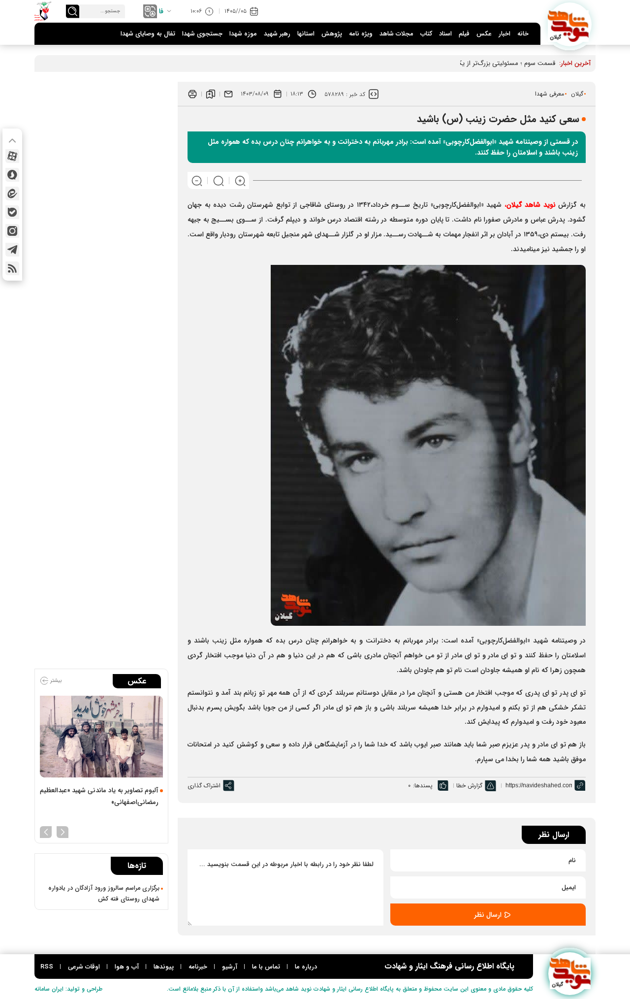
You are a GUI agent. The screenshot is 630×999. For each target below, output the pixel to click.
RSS (46, 967)
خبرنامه (198, 967)
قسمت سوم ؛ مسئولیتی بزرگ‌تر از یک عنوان (497, 63)
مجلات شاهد (396, 34)
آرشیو (229, 967)
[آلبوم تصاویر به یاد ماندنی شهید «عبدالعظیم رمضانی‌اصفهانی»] (101, 737)
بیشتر (55, 681)
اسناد (445, 34)
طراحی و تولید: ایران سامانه (68, 989)
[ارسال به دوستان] (228, 94)
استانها (306, 34)
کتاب (426, 34)
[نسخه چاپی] (192, 94)
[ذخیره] (211, 94)
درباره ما (306, 967)
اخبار (504, 34)
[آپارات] (12, 156)
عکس (484, 34)
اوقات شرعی (84, 967)
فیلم (464, 34)
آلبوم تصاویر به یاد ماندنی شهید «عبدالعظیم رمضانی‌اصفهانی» (99, 796)
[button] (62, 831)
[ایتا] (12, 193)
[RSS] (12, 268)
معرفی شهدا (549, 93)
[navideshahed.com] (570, 24)
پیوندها (164, 967)
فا (161, 11)
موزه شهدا (243, 34)
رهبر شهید (277, 34)
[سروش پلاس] (12, 175)
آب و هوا (127, 967)
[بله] (12, 212)
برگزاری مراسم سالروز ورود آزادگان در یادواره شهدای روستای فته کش (103, 893)
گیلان (577, 93)
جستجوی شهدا (202, 34)
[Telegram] (12, 250)
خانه (523, 34)
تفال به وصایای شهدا (148, 34)
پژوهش (331, 34)
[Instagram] (12, 231)
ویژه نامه (361, 34)
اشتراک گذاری (204, 785)
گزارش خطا (469, 785)
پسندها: (423, 785)
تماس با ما (266, 967)
